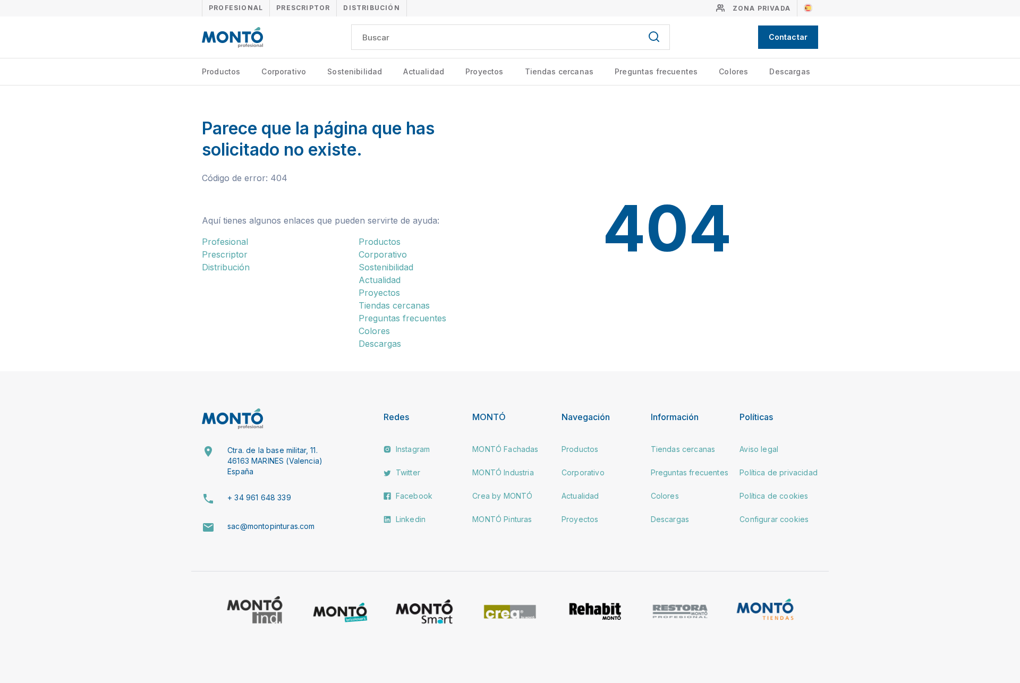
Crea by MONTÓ (502, 495)
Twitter (407, 472)
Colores (733, 71)
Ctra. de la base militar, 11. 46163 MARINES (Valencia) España (274, 460)
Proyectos (484, 71)
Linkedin (410, 519)
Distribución (371, 8)
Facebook (413, 495)
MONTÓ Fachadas (505, 449)
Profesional (236, 8)
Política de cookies (774, 495)
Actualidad (423, 71)
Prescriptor (303, 8)
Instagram (412, 449)
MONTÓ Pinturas (502, 519)
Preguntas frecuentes (656, 71)
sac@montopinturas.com (270, 526)
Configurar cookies (774, 519)
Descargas (789, 71)
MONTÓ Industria (502, 472)
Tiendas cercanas (559, 71)
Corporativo (283, 71)
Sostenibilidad (354, 71)
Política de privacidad (779, 472)
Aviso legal (759, 449)
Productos (221, 71)
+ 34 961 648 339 (259, 497)
